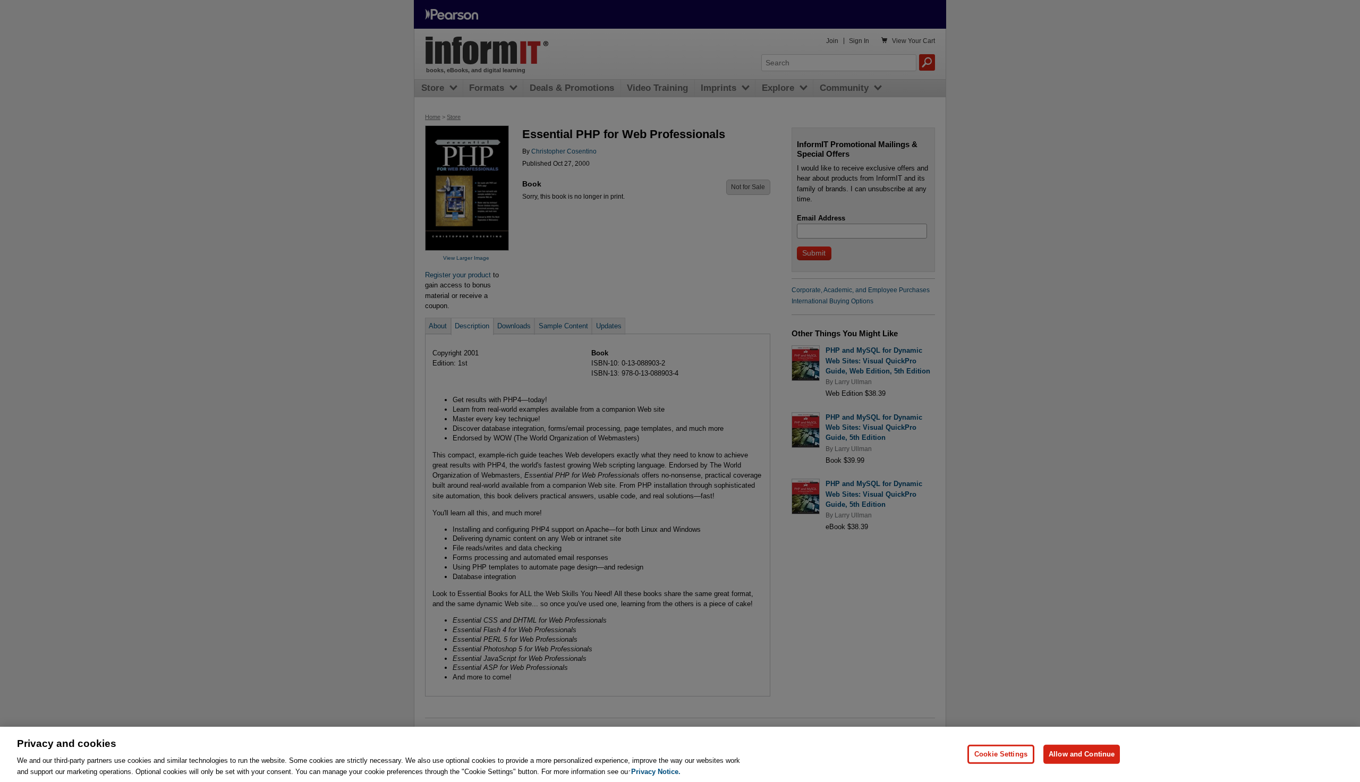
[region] (680, 754)
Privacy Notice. (656, 771)
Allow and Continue (1082, 754)
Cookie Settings (1000, 754)
